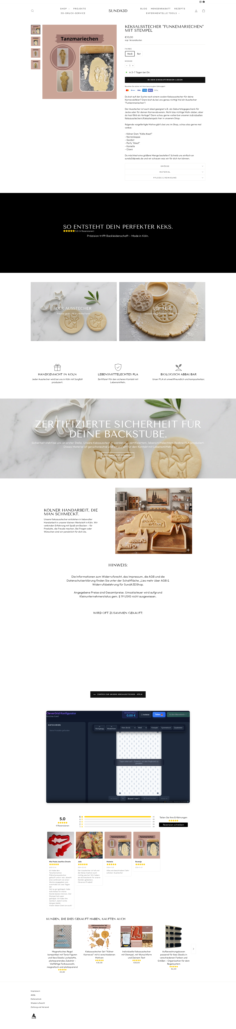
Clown (129, 149)
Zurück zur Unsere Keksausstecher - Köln (119, 694)
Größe (165, 166)
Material (165, 172)
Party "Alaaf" (133, 143)
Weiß (130, 53)
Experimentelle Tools (162, 13)
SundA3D (118, 11)
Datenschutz (36, 999)
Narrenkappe (133, 136)
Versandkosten (135, 40)
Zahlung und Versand (40, 1007)
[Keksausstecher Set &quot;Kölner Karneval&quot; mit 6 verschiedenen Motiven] (99, 936)
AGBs (33, 995)
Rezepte (179, 8)
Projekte (79, 8)
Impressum (35, 991)
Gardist (130, 140)
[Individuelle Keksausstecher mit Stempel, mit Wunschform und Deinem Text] (137, 936)
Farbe (128, 49)
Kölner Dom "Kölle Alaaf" (139, 133)
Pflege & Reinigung (165, 178)
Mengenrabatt (161, 8)
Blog (143, 8)
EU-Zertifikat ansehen (118, 455)
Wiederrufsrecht (38, 1003)
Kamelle (130, 146)
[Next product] (193, 949)
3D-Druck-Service (73, 13)
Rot (138, 53)
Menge (129, 61)
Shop (64, 8)
